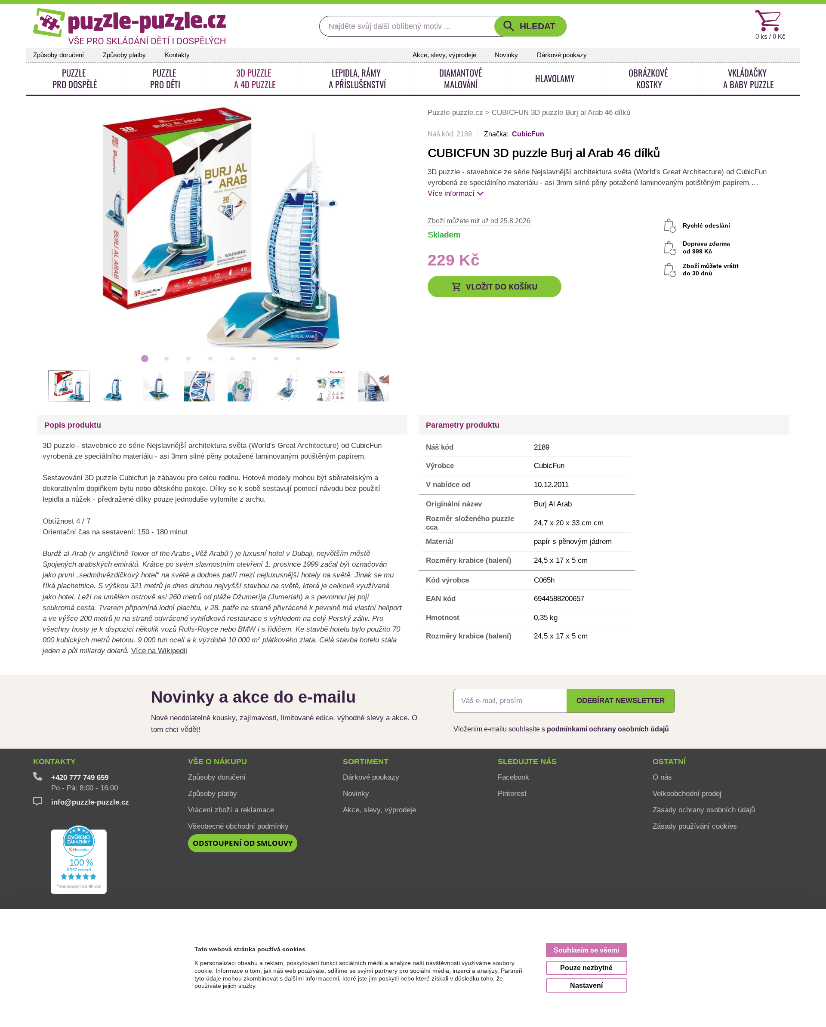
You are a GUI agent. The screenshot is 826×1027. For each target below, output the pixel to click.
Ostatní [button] (669, 761)
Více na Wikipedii (159, 651)
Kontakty (177, 55)
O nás (662, 777)
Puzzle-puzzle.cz (456, 112)
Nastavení (586, 985)
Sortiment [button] (365, 761)
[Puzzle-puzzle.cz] (129, 26)
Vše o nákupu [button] (217, 761)
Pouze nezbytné (586, 967)
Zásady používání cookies (695, 826)
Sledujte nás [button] (527, 761)
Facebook (513, 777)
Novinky (506, 55)
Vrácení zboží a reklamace (231, 809)
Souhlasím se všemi (586, 950)
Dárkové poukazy (562, 55)
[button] (530, 26)
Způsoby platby (124, 55)
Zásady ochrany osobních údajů (704, 809)
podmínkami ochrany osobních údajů (608, 729)
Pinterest (512, 793)
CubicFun (528, 134)
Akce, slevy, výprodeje (444, 55)
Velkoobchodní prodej (687, 793)
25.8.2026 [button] (479, 221)
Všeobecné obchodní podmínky (238, 826)
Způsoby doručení (58, 55)
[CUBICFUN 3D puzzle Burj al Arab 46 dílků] (221, 227)
